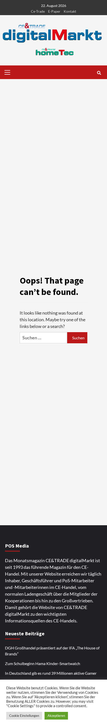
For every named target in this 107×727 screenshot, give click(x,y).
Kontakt (70, 11)
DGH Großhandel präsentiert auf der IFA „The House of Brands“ (52, 650)
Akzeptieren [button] (56, 716)
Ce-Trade (38, 11)
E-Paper (54, 11)
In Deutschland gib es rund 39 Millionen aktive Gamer (51, 673)
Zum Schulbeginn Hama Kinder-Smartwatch (42, 663)
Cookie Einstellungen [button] (24, 716)
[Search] (99, 73)
